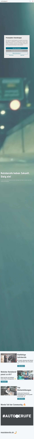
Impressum (22, 55)
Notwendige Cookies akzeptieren (16, 50)
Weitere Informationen (16, 53)
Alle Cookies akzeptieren (17, 48)
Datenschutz (11, 55)
